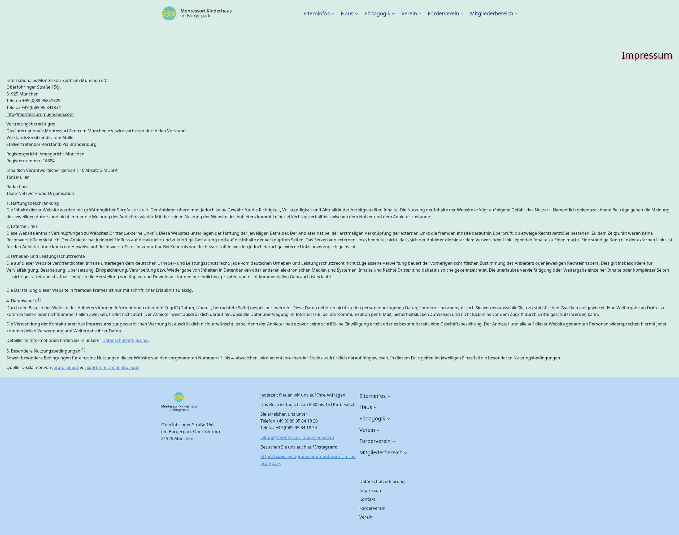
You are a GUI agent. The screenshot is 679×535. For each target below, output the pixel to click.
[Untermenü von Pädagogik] (393, 13)
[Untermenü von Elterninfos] (332, 13)
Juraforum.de (65, 367)
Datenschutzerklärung (125, 340)
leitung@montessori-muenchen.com (297, 437)
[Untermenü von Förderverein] (462, 13)
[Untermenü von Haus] (356, 13)
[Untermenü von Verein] (419, 13)
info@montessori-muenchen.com (40, 114)
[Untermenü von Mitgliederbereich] (516, 13)
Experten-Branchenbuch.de (111, 367)
